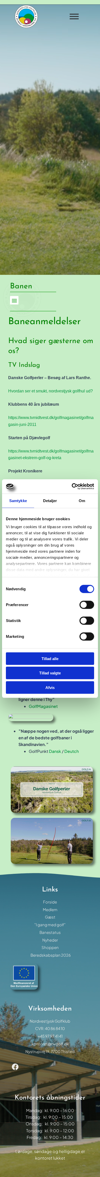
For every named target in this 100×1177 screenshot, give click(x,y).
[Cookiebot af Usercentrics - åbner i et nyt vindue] (72, 486)
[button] (14, 300)
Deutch (71, 751)
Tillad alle (50, 658)
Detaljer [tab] (50, 500)
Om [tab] (82, 500)
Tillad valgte (50, 673)
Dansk (55, 751)
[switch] (86, 605)
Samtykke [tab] (18, 500)
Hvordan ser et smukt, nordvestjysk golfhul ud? (50, 391)
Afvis (50, 687)
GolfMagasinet (43, 706)
